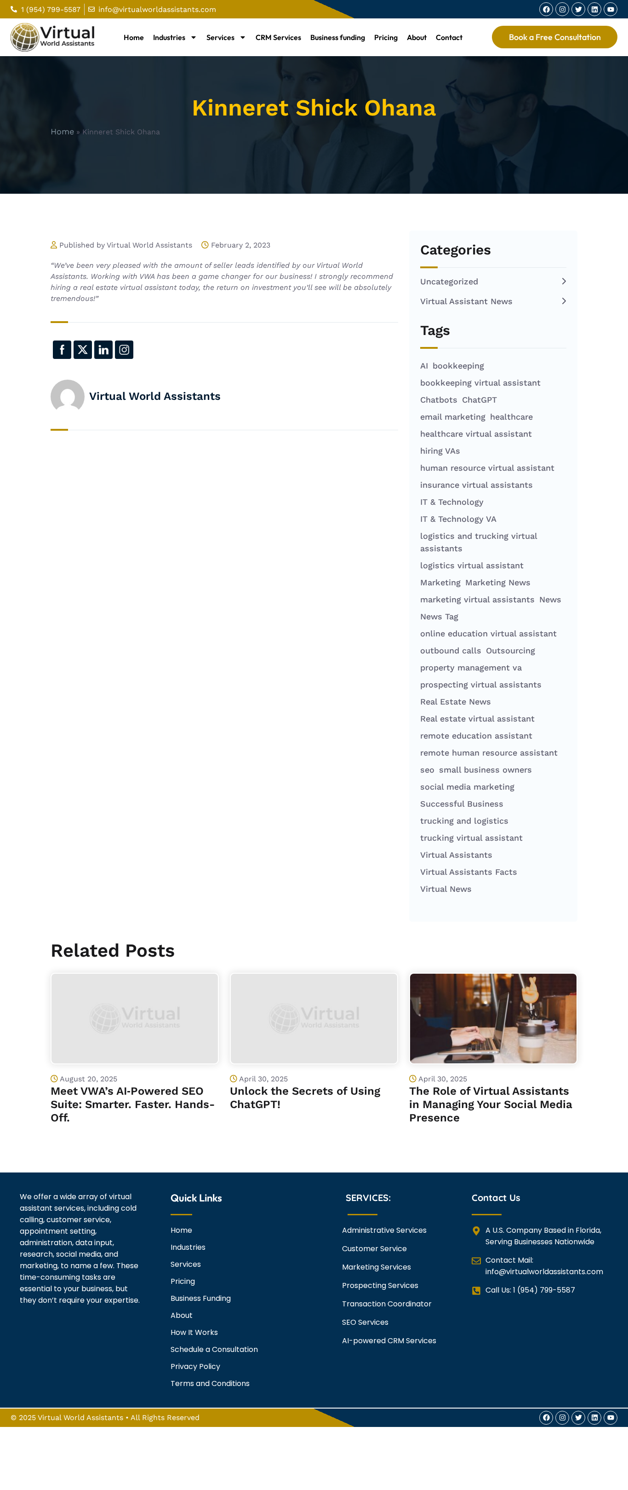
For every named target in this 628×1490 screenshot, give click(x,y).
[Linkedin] (594, 9)
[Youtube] (610, 9)
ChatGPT (479, 399)
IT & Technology (452, 502)
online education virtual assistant (488, 633)
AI (424, 365)
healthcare (511, 417)
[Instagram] (562, 9)
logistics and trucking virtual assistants (478, 542)
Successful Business (461, 804)
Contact (449, 37)
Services (220, 37)
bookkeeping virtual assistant (480, 382)
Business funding (337, 37)
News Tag (439, 616)
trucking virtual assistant (471, 838)
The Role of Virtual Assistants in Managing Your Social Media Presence (490, 1104)
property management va (471, 667)
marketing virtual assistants (477, 599)
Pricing (386, 37)
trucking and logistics (464, 821)
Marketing (440, 582)
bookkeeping (458, 365)
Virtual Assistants (456, 855)
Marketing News (498, 582)
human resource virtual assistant (487, 468)
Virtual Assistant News (466, 301)
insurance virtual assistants (476, 485)
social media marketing (467, 786)
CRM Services (278, 37)
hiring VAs (440, 451)
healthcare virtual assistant (476, 434)
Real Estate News (455, 701)
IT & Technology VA (458, 519)
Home (134, 37)
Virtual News (446, 889)
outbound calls (450, 650)
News (550, 599)
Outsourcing (510, 650)
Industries (169, 37)
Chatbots (438, 399)
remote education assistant (476, 735)
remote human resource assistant (489, 752)
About (417, 37)
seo (427, 769)
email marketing (452, 417)
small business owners (485, 769)
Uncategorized (449, 281)
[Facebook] (546, 9)
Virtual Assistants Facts (468, 872)
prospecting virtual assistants (481, 684)
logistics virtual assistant (472, 565)
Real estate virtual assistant (477, 718)
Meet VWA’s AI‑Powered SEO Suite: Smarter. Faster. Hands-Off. (133, 1104)
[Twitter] (578, 9)
